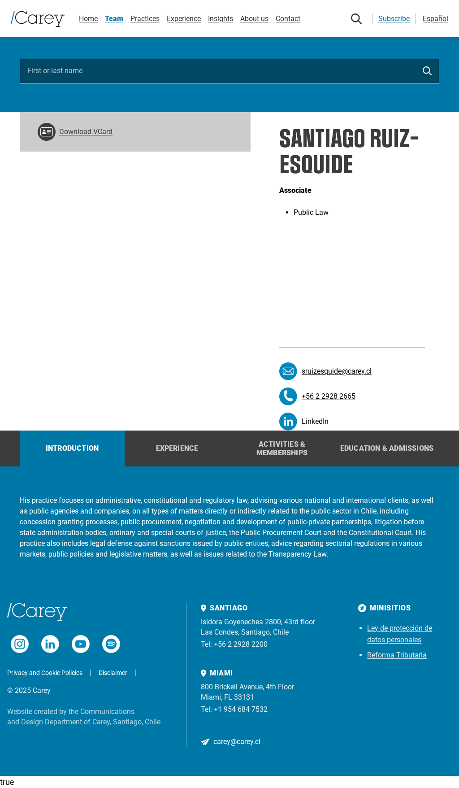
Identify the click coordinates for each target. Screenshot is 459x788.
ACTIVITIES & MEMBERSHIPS (281, 448)
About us (254, 18)
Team (114, 18)
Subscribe (394, 18)
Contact (288, 18)
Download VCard (86, 131)
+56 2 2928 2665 (328, 396)
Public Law (311, 212)
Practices (145, 18)
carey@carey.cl (236, 741)
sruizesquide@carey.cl (337, 371)
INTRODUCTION (72, 448)
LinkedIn (315, 421)
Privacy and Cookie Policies (44, 672)
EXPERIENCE (177, 448)
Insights (220, 18)
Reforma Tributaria (397, 655)
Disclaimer (113, 672)
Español (435, 18)
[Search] (356, 19)
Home (88, 18)
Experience (184, 18)
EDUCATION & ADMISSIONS (386, 448)
